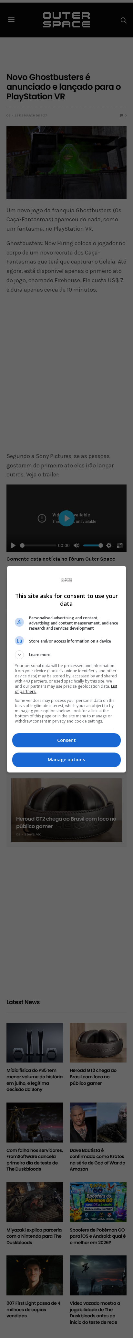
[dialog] (67, 669)
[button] (66, 654)
